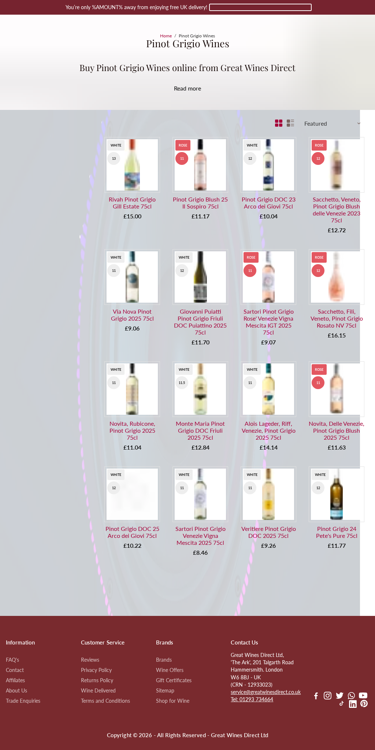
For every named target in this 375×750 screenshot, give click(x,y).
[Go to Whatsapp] (351, 696)
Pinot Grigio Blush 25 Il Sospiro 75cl (200, 203)
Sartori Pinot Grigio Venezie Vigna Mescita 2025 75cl (200, 535)
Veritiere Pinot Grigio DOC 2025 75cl (268, 532)
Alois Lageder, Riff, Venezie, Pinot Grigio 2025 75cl (269, 430)
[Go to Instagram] (327, 696)
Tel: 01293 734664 (252, 699)
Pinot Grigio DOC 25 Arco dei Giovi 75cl (132, 532)
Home (166, 35)
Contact (15, 670)
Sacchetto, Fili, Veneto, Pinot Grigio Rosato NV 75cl (337, 318)
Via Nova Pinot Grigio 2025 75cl (132, 315)
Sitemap (165, 691)
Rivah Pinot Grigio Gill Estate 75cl (132, 203)
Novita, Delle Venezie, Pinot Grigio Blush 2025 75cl (336, 430)
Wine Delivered (98, 691)
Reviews (90, 660)
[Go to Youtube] (363, 696)
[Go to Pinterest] (364, 705)
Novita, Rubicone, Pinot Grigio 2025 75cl (132, 430)
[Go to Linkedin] (352, 705)
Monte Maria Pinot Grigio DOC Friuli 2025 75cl (200, 430)
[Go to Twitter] (339, 696)
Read (180, 88)
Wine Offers (169, 670)
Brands (164, 660)
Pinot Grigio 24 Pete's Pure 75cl (336, 532)
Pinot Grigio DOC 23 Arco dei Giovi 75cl (269, 203)
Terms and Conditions (105, 701)
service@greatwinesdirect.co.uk (266, 692)
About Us (16, 691)
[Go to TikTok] (341, 705)
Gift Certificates (174, 680)
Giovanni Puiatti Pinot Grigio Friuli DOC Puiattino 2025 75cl (200, 322)
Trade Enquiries (23, 701)
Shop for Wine (172, 701)
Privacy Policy (96, 670)
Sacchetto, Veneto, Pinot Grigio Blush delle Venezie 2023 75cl (337, 209)
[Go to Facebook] (316, 696)
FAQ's (12, 660)
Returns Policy (97, 680)
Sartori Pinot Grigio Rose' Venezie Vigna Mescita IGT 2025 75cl (269, 322)
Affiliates (15, 680)
